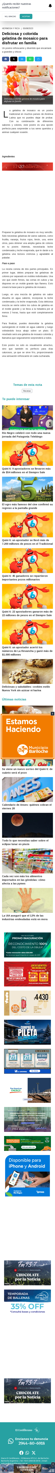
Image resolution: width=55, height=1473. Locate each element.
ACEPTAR (26, 16)
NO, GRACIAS (10, 16)
